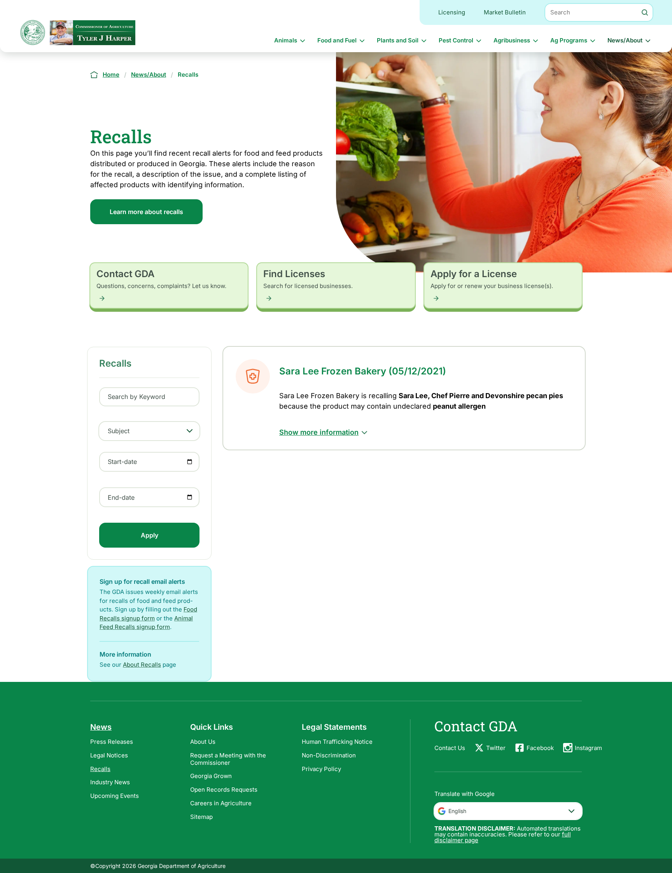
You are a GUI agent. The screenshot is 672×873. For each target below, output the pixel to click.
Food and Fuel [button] (337, 40)
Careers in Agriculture (221, 803)
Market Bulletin (505, 12)
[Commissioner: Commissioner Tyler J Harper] (92, 32)
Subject (119, 431)
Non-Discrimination (329, 755)
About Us (202, 741)
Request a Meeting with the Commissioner (228, 759)
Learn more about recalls (146, 212)
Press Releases (111, 741)
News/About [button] (624, 40)
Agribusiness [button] (512, 40)
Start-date (122, 461)
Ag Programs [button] (568, 40)
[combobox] (508, 811)
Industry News (110, 782)
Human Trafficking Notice (337, 741)
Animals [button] (285, 40)
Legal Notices (109, 755)
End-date (121, 497)
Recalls (100, 769)
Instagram (588, 748)
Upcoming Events (114, 795)
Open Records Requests (223, 789)
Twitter (496, 748)
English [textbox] (457, 811)
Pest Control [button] (456, 40)
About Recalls (142, 664)
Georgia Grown (211, 776)
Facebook (540, 748)
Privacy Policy (321, 769)
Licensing (451, 12)
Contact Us (449, 748)
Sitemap (201, 816)
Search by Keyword (136, 396)
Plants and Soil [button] (397, 40)
